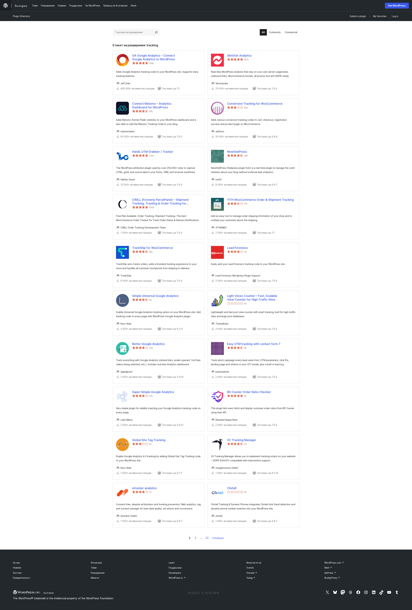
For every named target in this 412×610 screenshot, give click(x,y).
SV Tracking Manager (241, 440)
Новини (17, 567)
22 (207, 537)
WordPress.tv (177, 577)
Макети (95, 577)
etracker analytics (144, 488)
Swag (251, 577)
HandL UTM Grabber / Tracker (152, 151)
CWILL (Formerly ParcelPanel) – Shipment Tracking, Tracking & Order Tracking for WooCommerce (160, 201)
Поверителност (21, 577)
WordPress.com (334, 562)
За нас (16, 562)
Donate (252, 572)
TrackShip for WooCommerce (152, 247)
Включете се (254, 562)
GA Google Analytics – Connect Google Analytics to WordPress (153, 57)
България (49, 593)
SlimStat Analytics (239, 55)
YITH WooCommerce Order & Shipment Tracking (260, 199)
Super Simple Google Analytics (153, 392)
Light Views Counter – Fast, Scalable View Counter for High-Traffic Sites (252, 297)
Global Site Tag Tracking (148, 440)
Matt (328, 567)
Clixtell (231, 488)
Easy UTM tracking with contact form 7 (253, 344)
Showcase (96, 562)
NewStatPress (237, 151)
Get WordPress (397, 5)
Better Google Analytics (148, 344)
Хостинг (17, 572)
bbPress (330, 572)
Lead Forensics (237, 247)
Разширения (97, 572)
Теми (94, 567)
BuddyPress (332, 577)
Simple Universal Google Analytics (155, 296)
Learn (172, 562)
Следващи (218, 538)
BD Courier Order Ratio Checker (249, 392)
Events (250, 567)
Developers (175, 572)
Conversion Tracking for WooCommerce (254, 103)
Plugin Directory (21, 16)
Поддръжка (175, 567)
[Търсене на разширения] (156, 32)
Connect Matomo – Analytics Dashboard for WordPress (151, 105)
